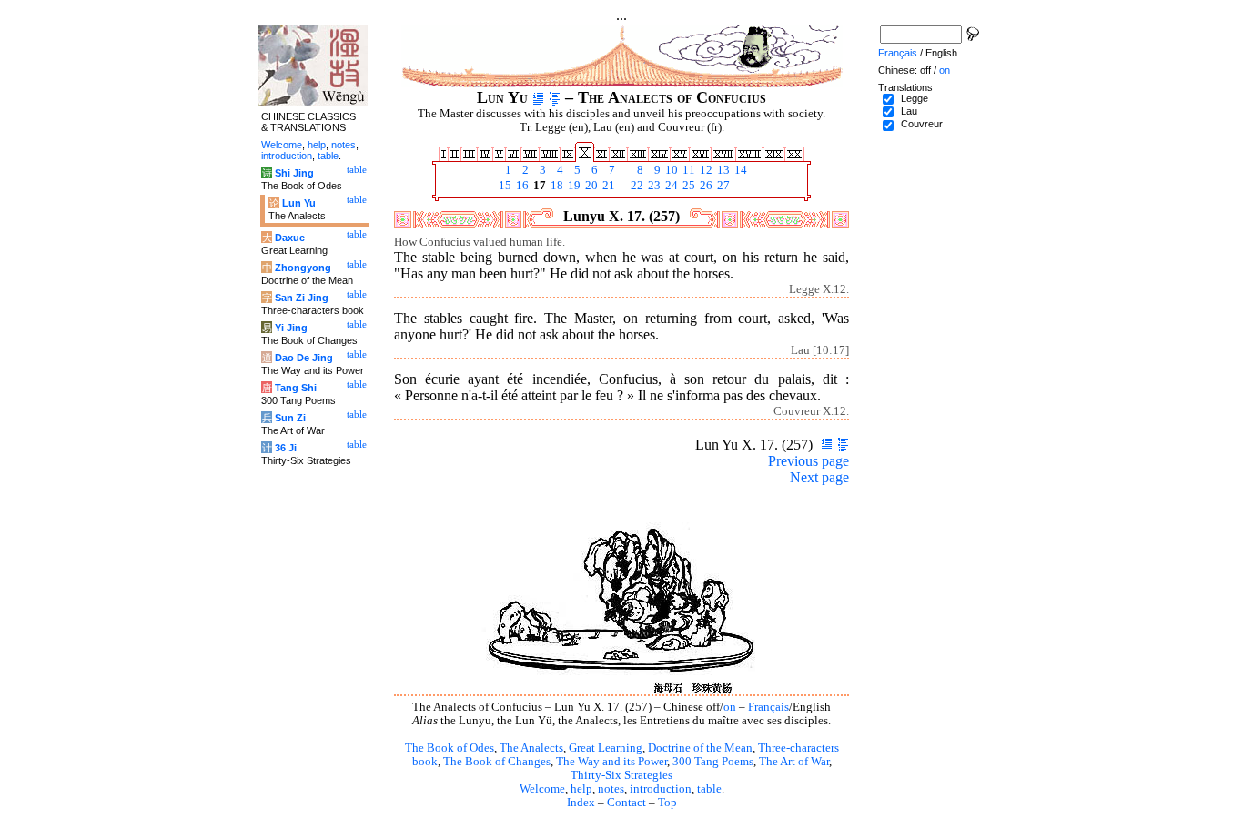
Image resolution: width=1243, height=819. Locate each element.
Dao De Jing (304, 357)
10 (670, 170)
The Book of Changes (497, 761)
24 (670, 185)
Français (768, 707)
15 (503, 185)
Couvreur (922, 123)
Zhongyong (303, 267)
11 (687, 170)
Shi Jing (294, 172)
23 (653, 185)
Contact (626, 802)
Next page (819, 477)
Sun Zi (290, 417)
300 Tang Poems (712, 761)
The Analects (531, 748)
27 (722, 185)
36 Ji (286, 447)
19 (573, 185)
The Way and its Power (611, 761)
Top (667, 802)
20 (590, 185)
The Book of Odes (449, 748)
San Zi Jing (301, 297)
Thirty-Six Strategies (621, 775)
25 (687, 185)
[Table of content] (555, 97)
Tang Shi (296, 387)
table (709, 789)
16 (521, 185)
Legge (914, 98)
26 (704, 185)
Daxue (290, 237)
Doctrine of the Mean (700, 748)
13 (722, 170)
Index (581, 802)
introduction (661, 789)
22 (635, 185)
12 (704, 170)
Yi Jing (291, 327)
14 (739, 170)
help (581, 789)
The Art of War (794, 761)
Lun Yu (299, 202)
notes (611, 789)
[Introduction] (538, 97)
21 (607, 185)
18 (555, 185)
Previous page (808, 461)
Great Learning (605, 748)
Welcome (542, 789)
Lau (909, 111)
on (729, 707)
